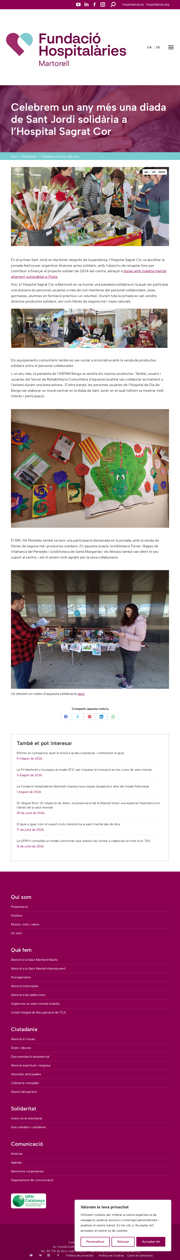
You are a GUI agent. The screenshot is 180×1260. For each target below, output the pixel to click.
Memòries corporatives (27, 1171)
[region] (123, 1225)
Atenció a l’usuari (23, 1039)
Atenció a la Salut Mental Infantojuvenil (38, 968)
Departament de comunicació (32, 1180)
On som (16, 933)
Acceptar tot (151, 1242)
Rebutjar (123, 1242)
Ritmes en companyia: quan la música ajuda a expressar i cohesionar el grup (70, 753)
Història (16, 915)
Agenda (16, 1162)
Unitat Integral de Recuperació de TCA (38, 1012)
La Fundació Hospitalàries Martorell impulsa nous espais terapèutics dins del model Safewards (83, 786)
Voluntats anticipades (26, 1074)
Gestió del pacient (24, 1092)
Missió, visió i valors (25, 924)
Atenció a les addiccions (28, 995)
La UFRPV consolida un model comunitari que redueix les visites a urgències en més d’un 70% (83, 841)
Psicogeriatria (21, 977)
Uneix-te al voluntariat (26, 1118)
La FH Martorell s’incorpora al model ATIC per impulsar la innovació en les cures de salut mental (84, 770)
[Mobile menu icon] (171, 47)
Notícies (17, 1154)
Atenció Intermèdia (24, 986)
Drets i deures (21, 1048)
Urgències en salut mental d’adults (35, 1004)
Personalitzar (95, 1242)
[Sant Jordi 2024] (37, 328)
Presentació (19, 907)
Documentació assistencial (30, 1057)
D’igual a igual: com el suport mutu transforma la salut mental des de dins (68, 824)
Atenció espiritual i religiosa (30, 1065)
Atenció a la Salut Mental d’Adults (34, 960)
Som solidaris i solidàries (28, 1127)
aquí (81, 694)
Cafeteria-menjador (25, 1083)
